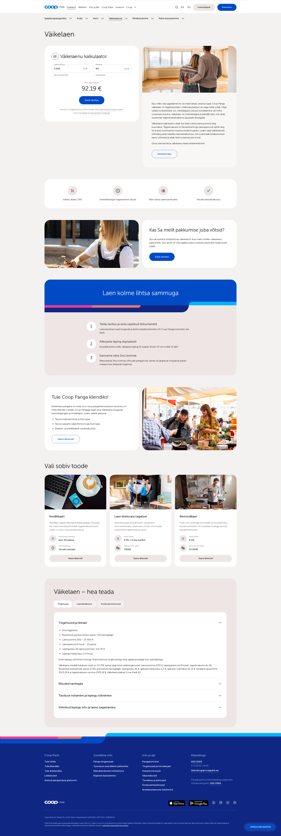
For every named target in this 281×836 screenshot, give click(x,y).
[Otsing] (176, 7)
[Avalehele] (54, 7)
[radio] (63, 604)
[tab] (63, 604)
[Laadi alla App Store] (176, 802)
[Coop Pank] (54, 802)
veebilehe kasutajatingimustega (115, 825)
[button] (75, 521)
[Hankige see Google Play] (198, 802)
